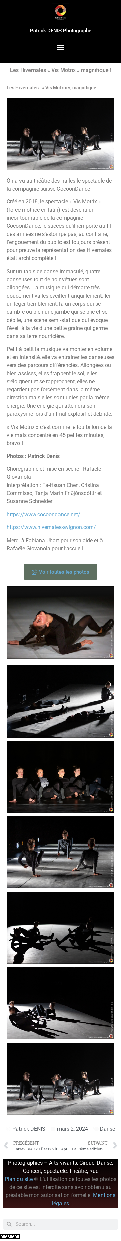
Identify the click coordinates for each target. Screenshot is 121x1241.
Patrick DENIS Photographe (60, 31)
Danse (107, 1129)
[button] (60, 47)
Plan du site (19, 1179)
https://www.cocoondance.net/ (43, 514)
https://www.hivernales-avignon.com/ (51, 527)
